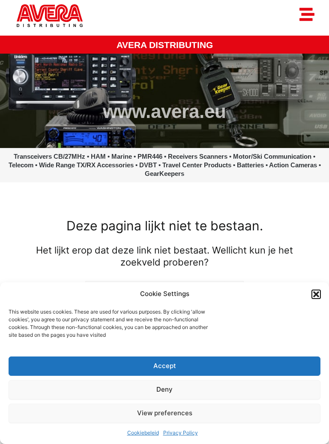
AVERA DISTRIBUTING (165, 45)
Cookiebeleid (143, 432)
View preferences (164, 413)
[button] (316, 294)
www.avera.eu (164, 111)
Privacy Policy (180, 432)
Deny (164, 389)
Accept (164, 366)
